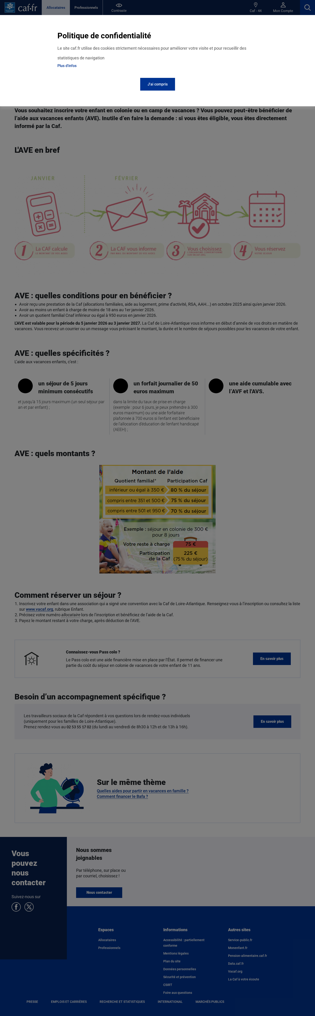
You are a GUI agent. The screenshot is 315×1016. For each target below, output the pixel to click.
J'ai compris (158, 84)
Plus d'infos (67, 66)
